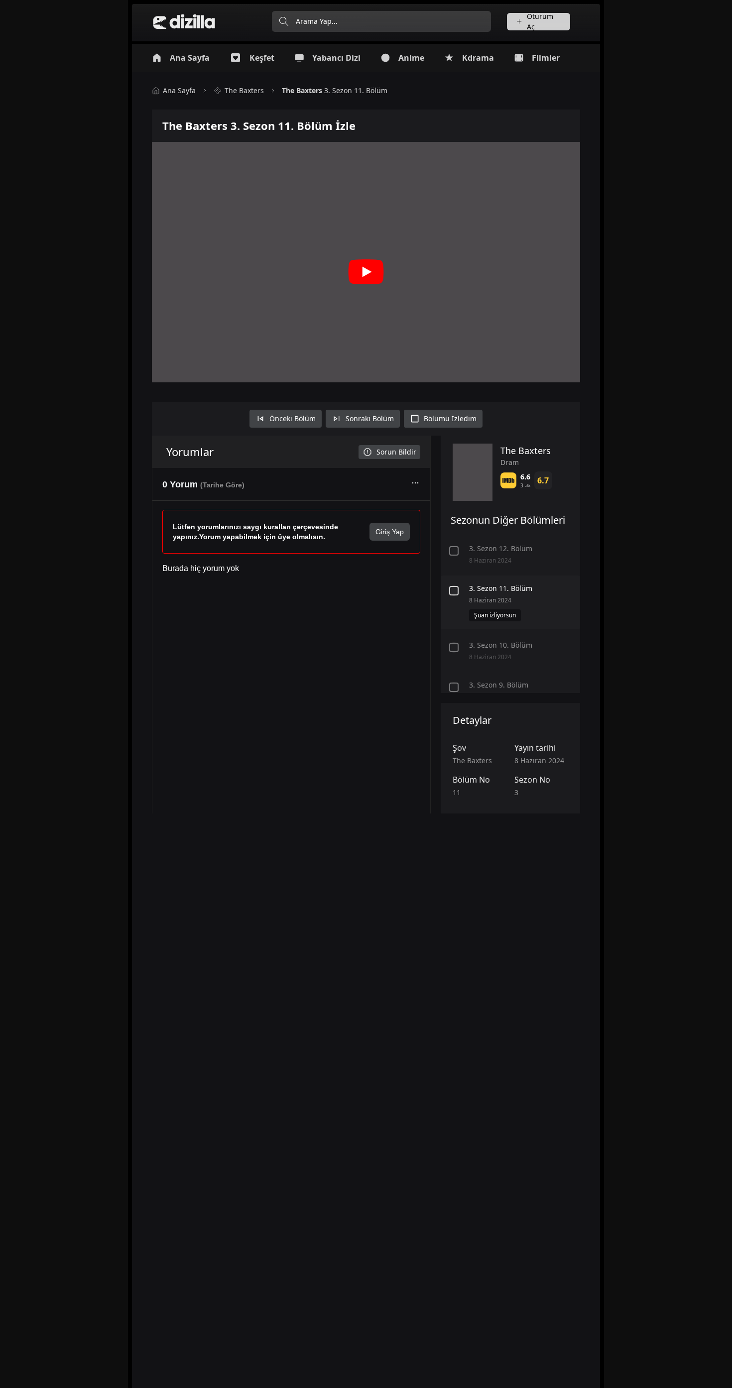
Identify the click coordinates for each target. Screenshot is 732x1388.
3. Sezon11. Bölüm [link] (334, 90)
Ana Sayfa (179, 90)
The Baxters (244, 90)
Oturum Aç (540, 21)
